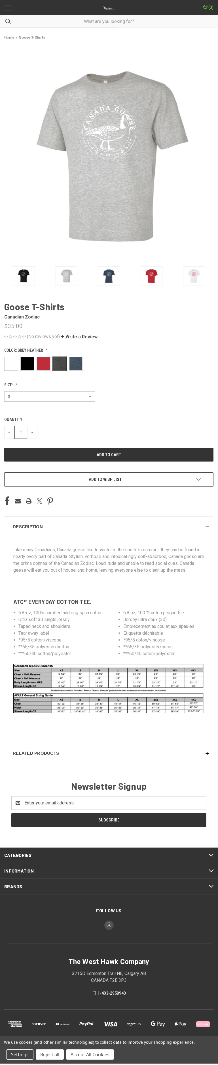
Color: (23, 350)
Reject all (49, 1054)
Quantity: (13, 419)
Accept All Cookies (90, 1054)
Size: (9, 385)
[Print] (28, 501)
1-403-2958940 (112, 992)
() (210, 7)
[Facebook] (7, 501)
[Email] (18, 501)
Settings (20, 1054)
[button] (79, 336)
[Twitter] (39, 501)
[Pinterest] (50, 501)
